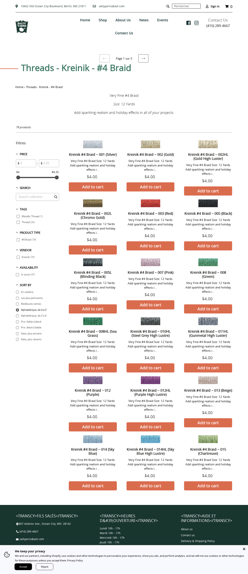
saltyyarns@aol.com (112, 6)
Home (19, 87)
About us (187, 529)
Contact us (188, 535)
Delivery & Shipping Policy (198, 541)
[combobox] (186, 6)
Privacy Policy (75, 560)
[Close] (244, 549)
